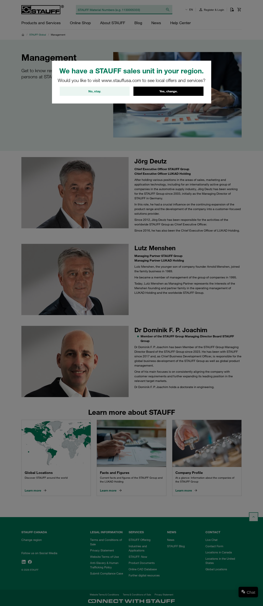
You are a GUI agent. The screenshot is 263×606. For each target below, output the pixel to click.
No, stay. (94, 91)
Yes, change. (168, 91)
